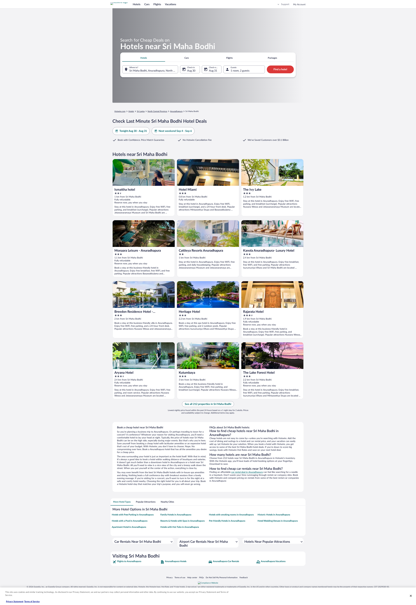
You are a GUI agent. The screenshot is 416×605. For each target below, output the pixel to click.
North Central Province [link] (157, 111)
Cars (147, 4)
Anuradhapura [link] (176, 111)
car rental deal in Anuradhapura (247, 472)
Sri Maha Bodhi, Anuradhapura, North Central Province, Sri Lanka (153, 70)
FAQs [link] (201, 577)
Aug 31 (213, 70)
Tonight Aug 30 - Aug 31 (133, 131)
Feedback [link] (244, 577)
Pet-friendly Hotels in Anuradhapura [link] (227, 521)
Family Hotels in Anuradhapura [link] (175, 515)
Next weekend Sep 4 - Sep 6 (175, 131)
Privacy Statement (14, 602)
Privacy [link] (169, 577)
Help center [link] (192, 577)
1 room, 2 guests (240, 70)
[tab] (143, 58)
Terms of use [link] (180, 577)
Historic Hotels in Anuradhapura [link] (274, 515)
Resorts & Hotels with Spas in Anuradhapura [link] (182, 521)
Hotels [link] (131, 111)
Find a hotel (280, 69)
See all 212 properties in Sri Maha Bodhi (208, 404)
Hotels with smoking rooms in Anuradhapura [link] (231, 515)
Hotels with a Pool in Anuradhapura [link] (129, 521)
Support (285, 4)
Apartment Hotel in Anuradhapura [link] (129, 527)
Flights (157, 4)
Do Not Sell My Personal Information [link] (222, 577)
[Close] (410, 595)
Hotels (136, 4)
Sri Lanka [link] (141, 111)
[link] (136, 562)
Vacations (170, 4)
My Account (299, 4)
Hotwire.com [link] (119, 111)
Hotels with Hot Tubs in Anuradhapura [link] (179, 527)
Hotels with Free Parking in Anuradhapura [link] (133, 515)
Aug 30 (191, 70)
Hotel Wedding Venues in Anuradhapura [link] (278, 521)
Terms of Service (32, 602)
